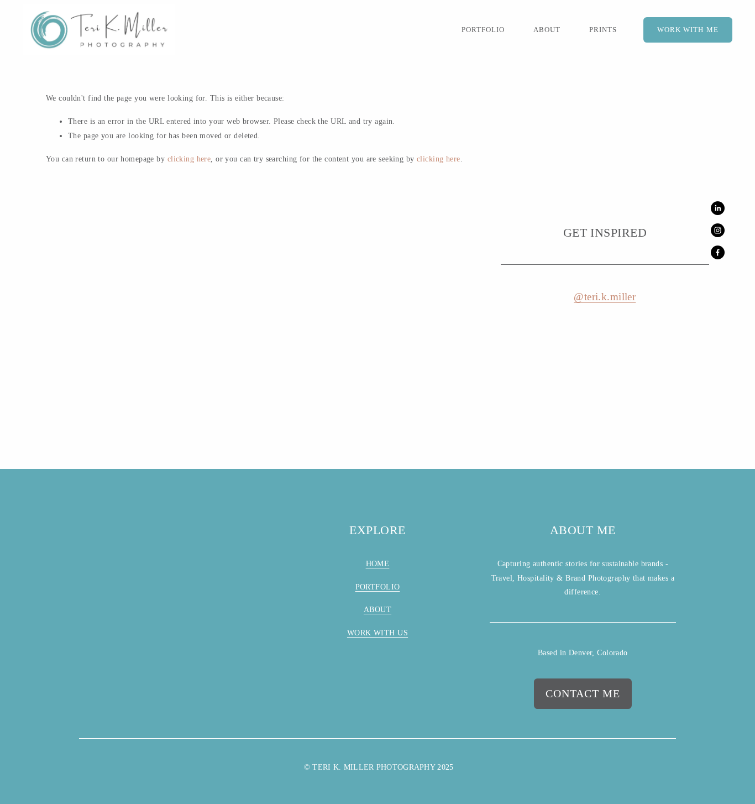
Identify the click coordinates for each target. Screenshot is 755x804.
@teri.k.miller (605, 296)
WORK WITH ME (687, 30)
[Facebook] (718, 252)
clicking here (189, 158)
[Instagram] (718, 230)
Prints (603, 30)
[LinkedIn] (718, 208)
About (546, 30)
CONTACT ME (583, 693)
